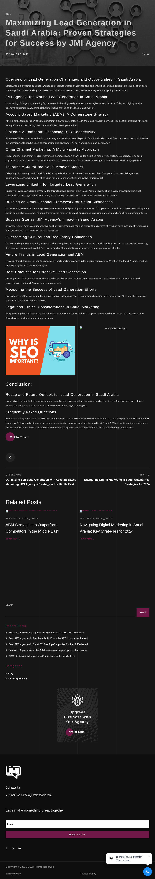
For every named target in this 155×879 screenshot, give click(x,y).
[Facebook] (6, 848)
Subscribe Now (77, 834)
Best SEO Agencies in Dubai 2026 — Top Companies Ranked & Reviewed (48, 644)
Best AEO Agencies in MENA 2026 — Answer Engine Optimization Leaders (48, 650)
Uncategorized (17, 678)
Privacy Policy (88, 873)
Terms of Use (13, 873)
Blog (8, 14)
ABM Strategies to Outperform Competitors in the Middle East (32, 528)
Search (9, 604)
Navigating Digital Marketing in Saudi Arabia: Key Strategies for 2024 (111, 528)
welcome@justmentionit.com (34, 795)
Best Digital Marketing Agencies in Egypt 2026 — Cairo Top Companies (47, 632)
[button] (19, 437)
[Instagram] (13, 848)
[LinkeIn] (19, 848)
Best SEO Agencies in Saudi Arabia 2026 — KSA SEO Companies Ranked (48, 638)
